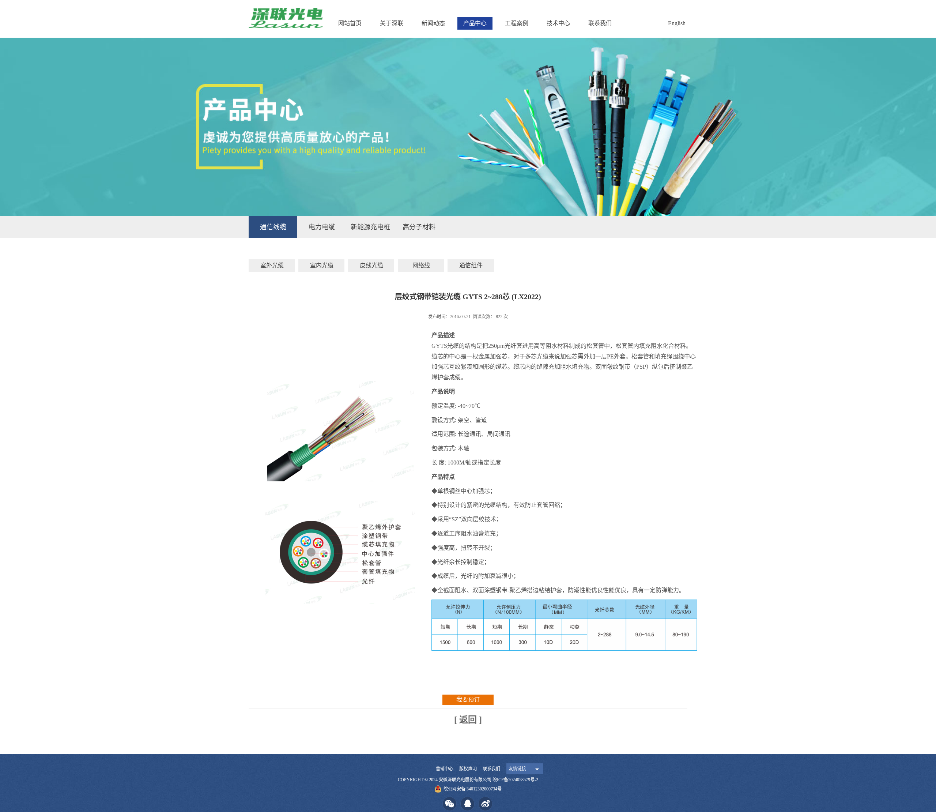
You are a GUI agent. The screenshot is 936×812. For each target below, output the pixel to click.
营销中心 (444, 768)
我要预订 (468, 699)
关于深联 (391, 23)
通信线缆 (273, 227)
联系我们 (600, 23)
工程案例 (516, 23)
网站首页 (350, 23)
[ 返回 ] (468, 720)
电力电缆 (322, 227)
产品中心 (475, 23)
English (677, 23)
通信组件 (471, 265)
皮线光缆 (371, 265)
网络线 (421, 265)
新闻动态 (433, 23)
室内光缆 (321, 265)
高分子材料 (419, 227)
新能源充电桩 (370, 227)
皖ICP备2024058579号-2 (515, 779)
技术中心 (558, 23)
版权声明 (468, 768)
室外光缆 (272, 265)
